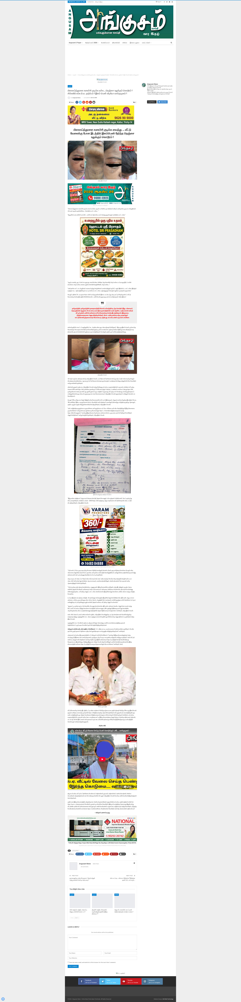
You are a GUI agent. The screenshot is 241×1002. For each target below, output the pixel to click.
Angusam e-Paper (75, 43)
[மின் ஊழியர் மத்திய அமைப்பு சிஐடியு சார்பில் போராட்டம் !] (80, 901)
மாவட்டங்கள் (146, 43)
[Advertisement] (120, 59)
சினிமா (125, 43)
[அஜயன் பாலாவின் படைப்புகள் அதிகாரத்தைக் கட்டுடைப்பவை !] (124, 901)
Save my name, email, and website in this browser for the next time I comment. (92, 962)
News (116, 894)
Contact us (90, 2)
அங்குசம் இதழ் (98, 2)
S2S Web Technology (167, 999)
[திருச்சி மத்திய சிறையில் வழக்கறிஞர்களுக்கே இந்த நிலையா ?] (102, 901)
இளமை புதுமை (134, 43)
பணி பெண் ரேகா (75, 850)
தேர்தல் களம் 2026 (91, 43)
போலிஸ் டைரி (105, 43)
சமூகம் (70, 86)
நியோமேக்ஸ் (116, 43)
